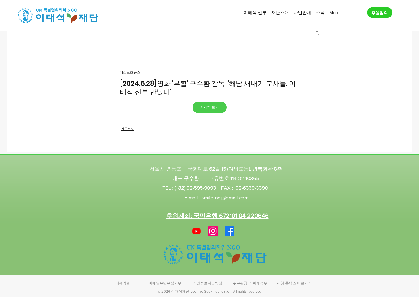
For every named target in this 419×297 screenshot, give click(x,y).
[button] (255, 12)
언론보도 (127, 128)
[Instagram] (213, 231)
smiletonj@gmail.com (225, 197)
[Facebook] (229, 231)
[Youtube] (196, 231)
